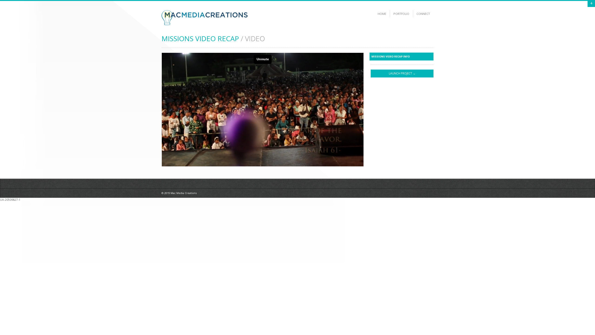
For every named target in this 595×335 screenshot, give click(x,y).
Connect (423, 14)
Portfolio (401, 14)
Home (382, 14)
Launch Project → (402, 73)
